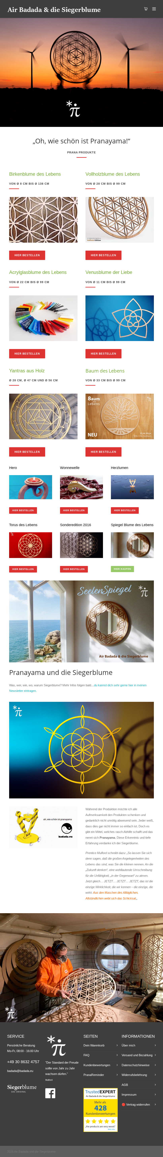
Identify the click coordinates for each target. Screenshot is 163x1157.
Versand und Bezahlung (137, 1055)
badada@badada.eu (20, 1071)
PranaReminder (93, 1075)
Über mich (128, 1045)
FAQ (86, 1055)
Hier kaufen (122, 569)
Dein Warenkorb (93, 1045)
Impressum (129, 1094)
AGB (125, 1084)
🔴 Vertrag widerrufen (136, 1104)
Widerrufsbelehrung (134, 1075)
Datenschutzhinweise (135, 1065)
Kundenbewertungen (96, 1065)
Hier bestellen (27, 255)
